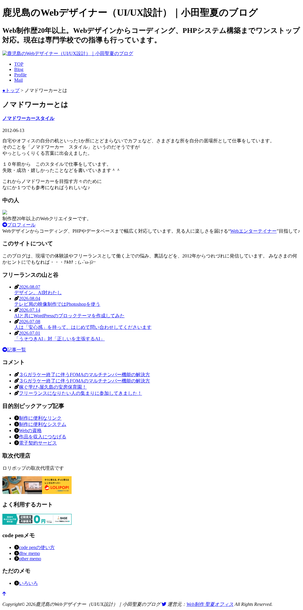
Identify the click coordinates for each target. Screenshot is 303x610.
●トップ (11, 90)
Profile (20, 74)
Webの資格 (30, 430)
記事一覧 (16, 349)
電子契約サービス (38, 442)
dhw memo (29, 553)
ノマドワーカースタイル (28, 118)
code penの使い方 (37, 547)
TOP (18, 64)
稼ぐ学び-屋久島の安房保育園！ (53, 387)
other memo (30, 558)
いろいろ (28, 583)
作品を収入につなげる (42, 436)
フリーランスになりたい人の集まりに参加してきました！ (80, 393)
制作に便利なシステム (42, 424)
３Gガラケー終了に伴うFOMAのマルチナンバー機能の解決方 (84, 374)
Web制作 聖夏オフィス (209, 604)
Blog (18, 69)
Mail (18, 80)
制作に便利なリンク (40, 418)
